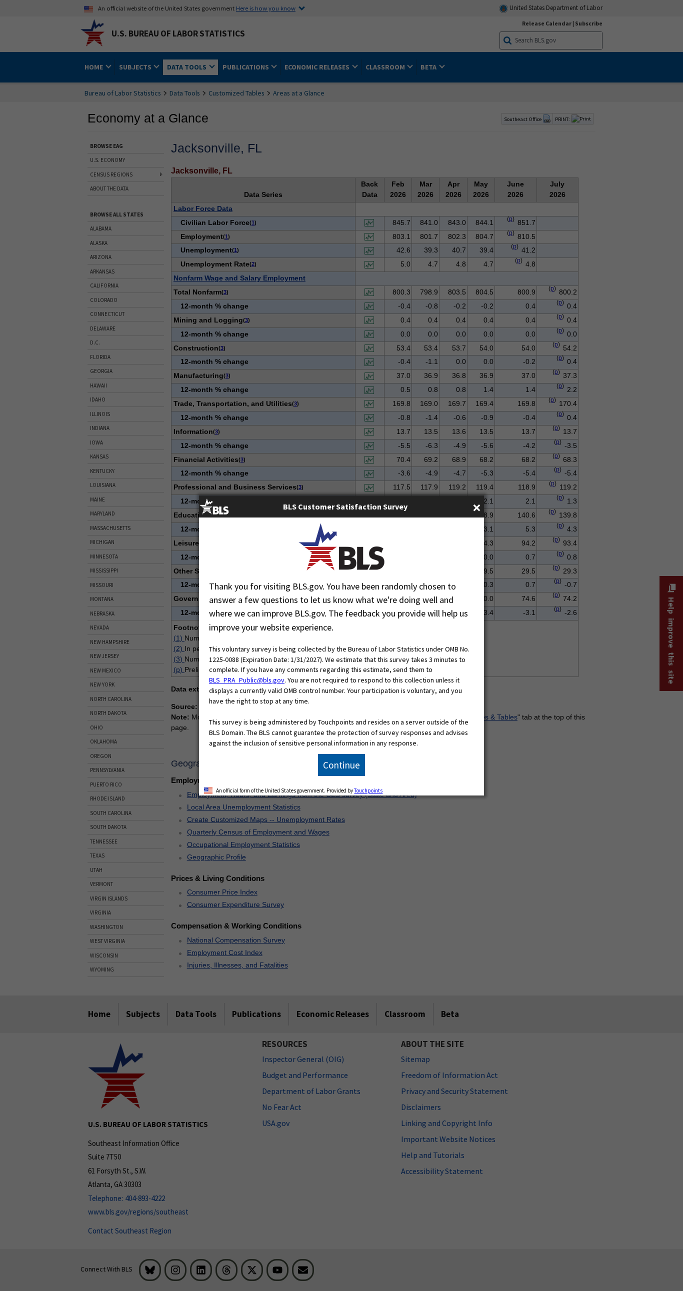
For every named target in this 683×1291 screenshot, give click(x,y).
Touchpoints (368, 790)
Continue (341, 765)
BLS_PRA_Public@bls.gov (246, 680)
